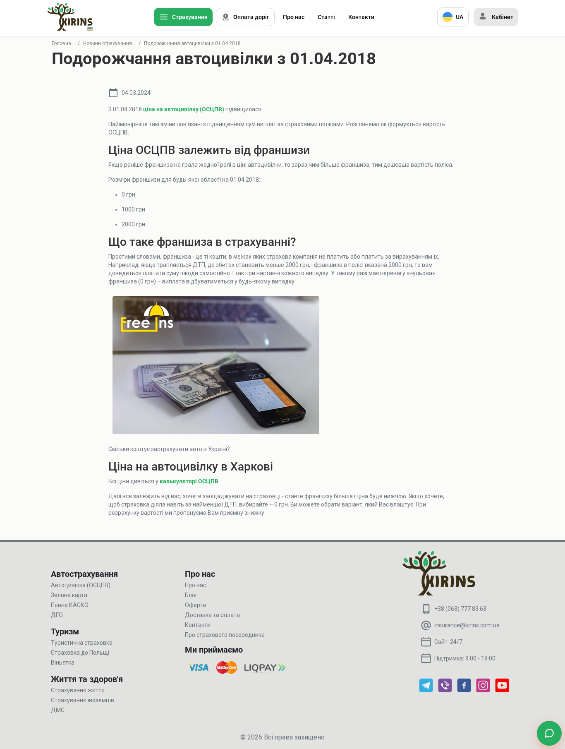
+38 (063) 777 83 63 (460, 608)
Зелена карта (69, 595)
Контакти (361, 17)
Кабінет (502, 17)
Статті (326, 17)
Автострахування (84, 574)
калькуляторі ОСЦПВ (189, 481)
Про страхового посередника (225, 634)
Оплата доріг (251, 17)
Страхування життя (78, 690)
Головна (61, 43)
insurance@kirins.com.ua (467, 625)
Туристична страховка (82, 642)
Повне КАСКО (70, 605)
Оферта (195, 605)
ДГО (57, 615)
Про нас (293, 17)
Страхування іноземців (82, 700)
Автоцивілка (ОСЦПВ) (80, 585)
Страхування (190, 17)
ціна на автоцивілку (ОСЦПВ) (184, 109)
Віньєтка (62, 662)
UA (459, 17)
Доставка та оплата (212, 615)
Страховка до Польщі (80, 652)
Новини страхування (107, 43)
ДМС (58, 710)
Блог (191, 595)
